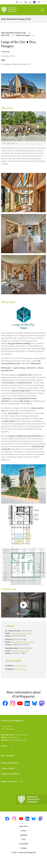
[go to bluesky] (34, 703)
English (44, 2)
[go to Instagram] (12, 703)
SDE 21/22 (5, 35)
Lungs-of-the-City (20, 665)
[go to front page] (11, 9)
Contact (4, 746)
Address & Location (9, 781)
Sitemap (24, 848)
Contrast (17, 2)
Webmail (26, 2)
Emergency (30, 2)
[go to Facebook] (5, 703)
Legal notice (23, 826)
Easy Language (34, 2)
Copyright (23, 835)
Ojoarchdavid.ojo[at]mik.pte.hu (22, 642)
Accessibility (23, 844)
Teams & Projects (23, 35)
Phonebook (21, 2)
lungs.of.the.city (21, 669)
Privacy (23, 831)
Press (24, 839)
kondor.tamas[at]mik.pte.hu (21, 633)
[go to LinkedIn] (27, 703)
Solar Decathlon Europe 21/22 (13, 33)
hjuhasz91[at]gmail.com (20, 651)
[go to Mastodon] (41, 703)
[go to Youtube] (20, 703)
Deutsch (39, 2)
